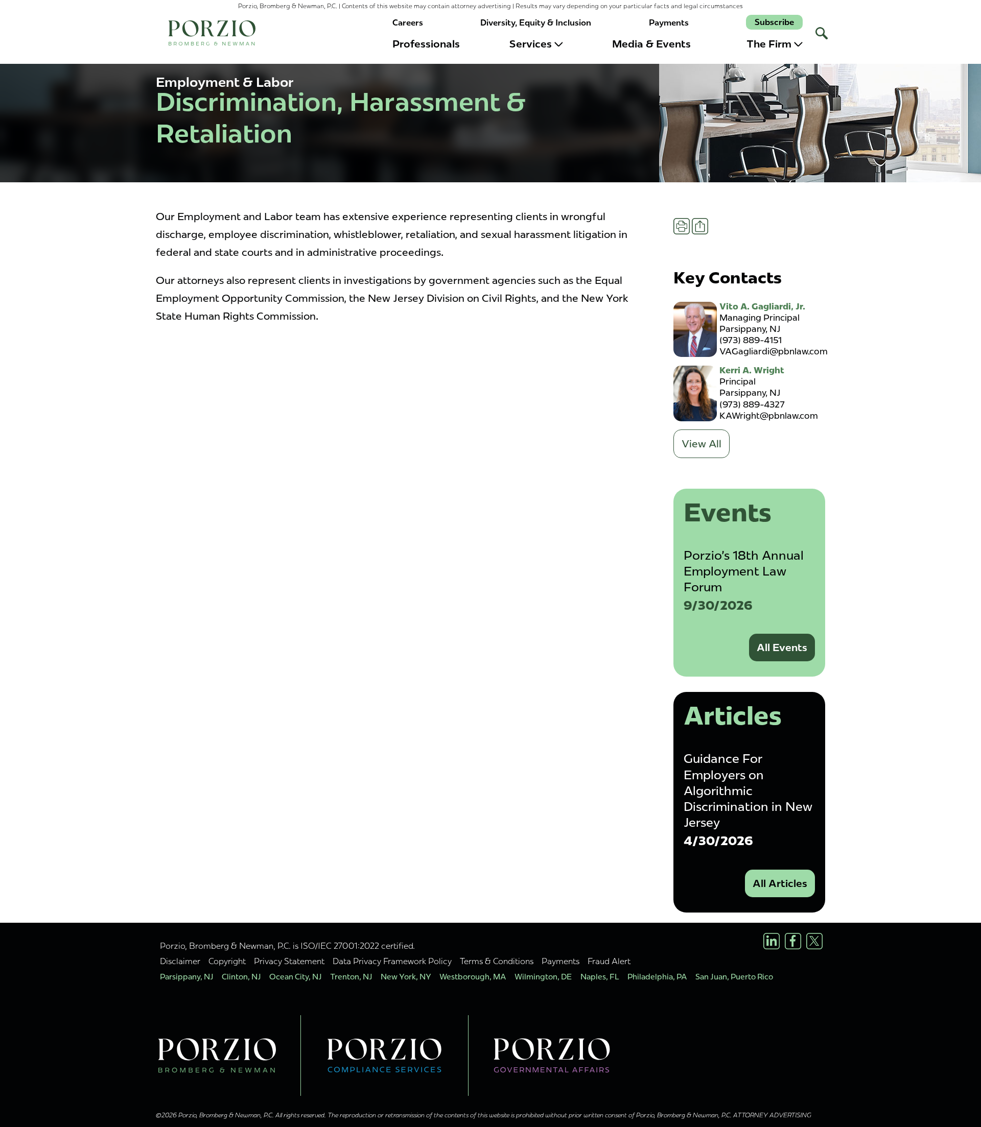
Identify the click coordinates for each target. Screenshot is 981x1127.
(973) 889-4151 (750, 340)
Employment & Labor (225, 82)
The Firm (768, 44)
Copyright (227, 961)
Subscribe (774, 22)
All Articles (780, 883)
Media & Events (651, 44)
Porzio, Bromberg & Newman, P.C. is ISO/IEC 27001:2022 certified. (287, 946)
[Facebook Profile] (793, 941)
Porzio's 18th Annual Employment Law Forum (744, 571)
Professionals (426, 44)
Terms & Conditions (496, 961)
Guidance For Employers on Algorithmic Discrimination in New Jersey (748, 790)
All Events (782, 647)
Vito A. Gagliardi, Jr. (762, 306)
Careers (407, 23)
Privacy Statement (289, 961)
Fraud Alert (609, 961)
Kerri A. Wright (751, 370)
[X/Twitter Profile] (814, 941)
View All (701, 444)
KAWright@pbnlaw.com (768, 416)
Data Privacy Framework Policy (392, 961)
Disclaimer (180, 961)
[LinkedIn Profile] (771, 941)
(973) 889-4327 (752, 404)
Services (530, 44)
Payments (669, 23)
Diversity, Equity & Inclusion (535, 23)
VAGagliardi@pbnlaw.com (773, 351)
